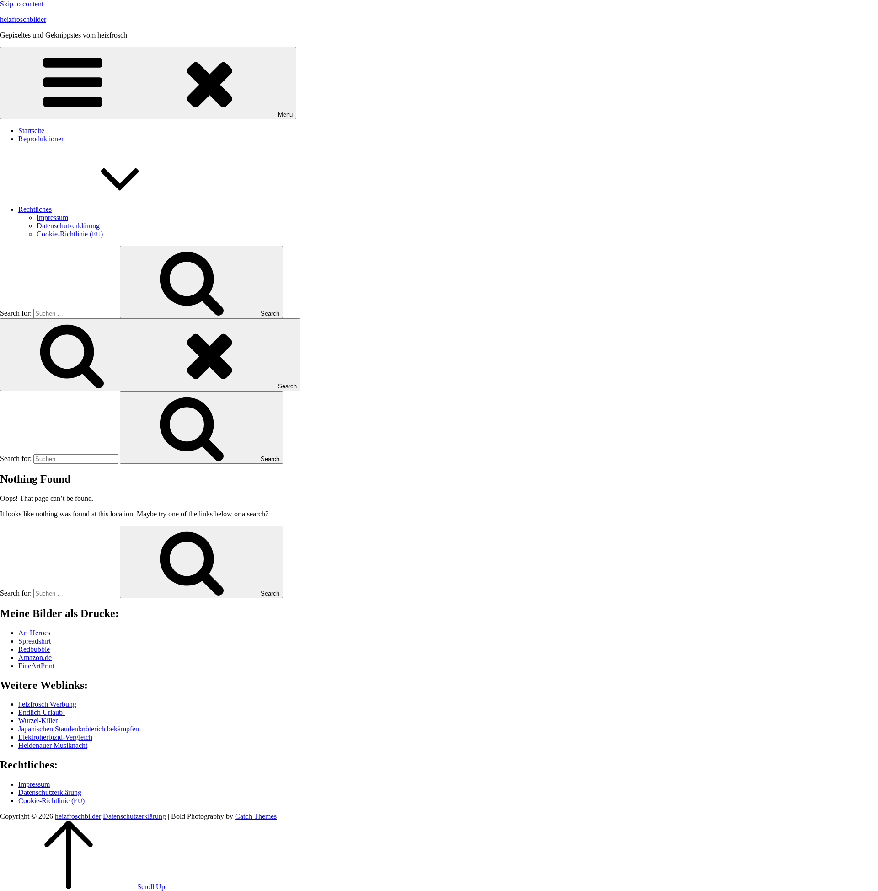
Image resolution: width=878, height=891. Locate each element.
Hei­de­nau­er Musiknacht (52, 745)
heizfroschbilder (23, 19)
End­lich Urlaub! (41, 712)
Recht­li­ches (35, 209)
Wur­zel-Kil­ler (38, 721)
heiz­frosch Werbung (47, 704)
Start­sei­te (31, 130)
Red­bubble (34, 649)
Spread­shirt (34, 641)
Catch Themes (256, 816)
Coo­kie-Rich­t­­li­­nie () (70, 234)
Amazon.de (35, 657)
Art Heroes (34, 633)
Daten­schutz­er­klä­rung (68, 226)
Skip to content (21, 4)
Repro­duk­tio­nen (41, 139)
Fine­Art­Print (36, 666)
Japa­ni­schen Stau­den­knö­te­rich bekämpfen (78, 729)
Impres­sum (52, 217)
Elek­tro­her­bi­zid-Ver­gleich (55, 737)
